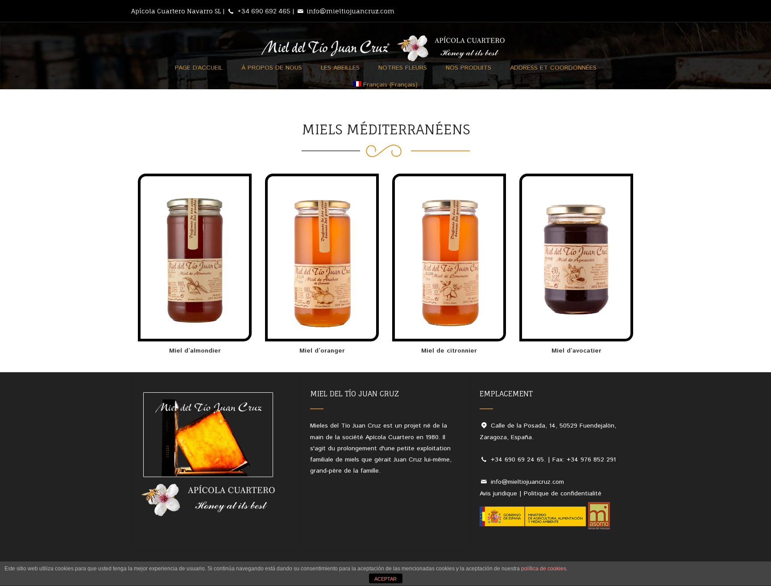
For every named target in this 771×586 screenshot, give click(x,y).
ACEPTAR (385, 579)
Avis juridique (498, 493)
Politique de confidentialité (562, 493)
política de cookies (543, 568)
